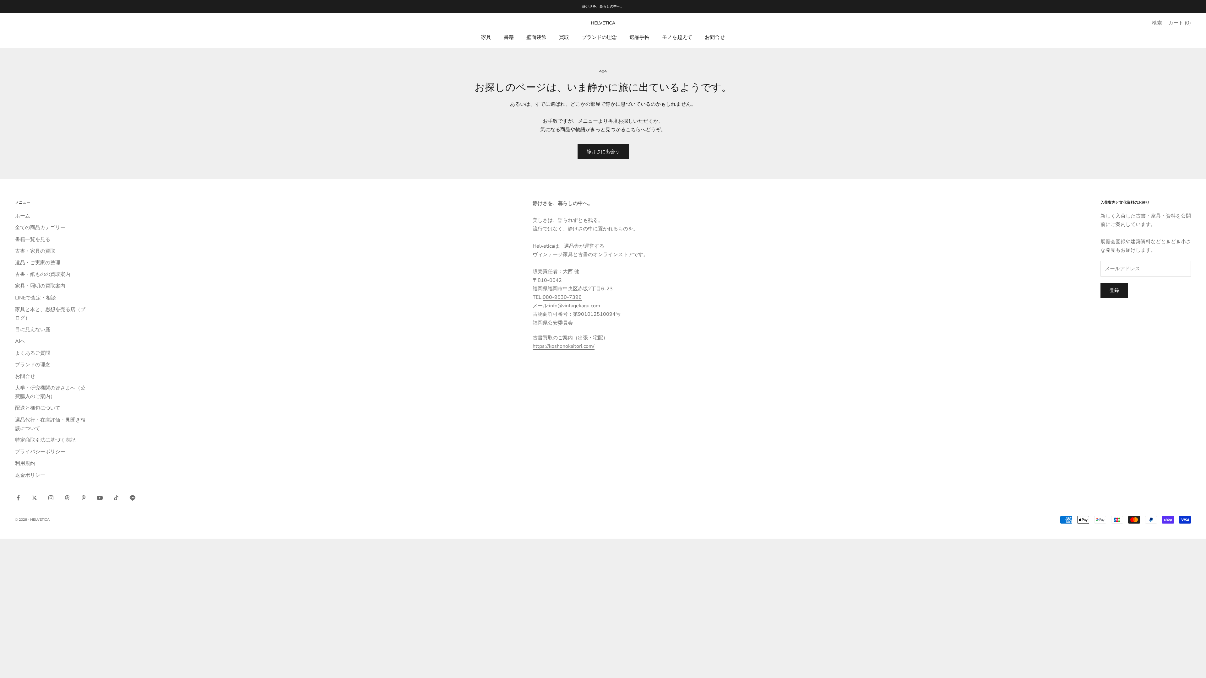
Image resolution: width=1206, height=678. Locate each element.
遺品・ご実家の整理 (37, 262)
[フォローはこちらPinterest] (83, 498)
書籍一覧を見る (32, 239)
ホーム (22, 216)
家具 (486, 37)
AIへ (20, 341)
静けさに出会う (603, 151)
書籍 (509, 37)
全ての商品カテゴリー (40, 227)
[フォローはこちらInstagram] (51, 498)
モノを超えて (677, 37)
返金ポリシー (30, 475)
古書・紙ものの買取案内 (42, 274)
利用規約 (25, 463)
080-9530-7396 (562, 297)
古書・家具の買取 (35, 251)
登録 (1114, 290)
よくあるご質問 (32, 353)
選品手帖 (639, 37)
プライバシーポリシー (40, 451)
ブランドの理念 (599, 37)
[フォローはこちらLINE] (132, 498)
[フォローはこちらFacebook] (18, 498)
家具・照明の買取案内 (40, 285)
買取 (564, 37)
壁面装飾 (536, 37)
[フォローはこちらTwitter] (34, 498)
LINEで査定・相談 (35, 297)
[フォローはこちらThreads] (67, 498)
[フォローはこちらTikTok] (116, 498)
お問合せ (715, 37)
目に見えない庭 (32, 329)
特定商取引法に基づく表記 (45, 440)
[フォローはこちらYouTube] (100, 498)
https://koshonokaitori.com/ (564, 346)
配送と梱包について (37, 408)
